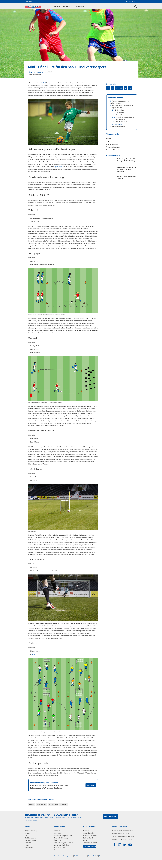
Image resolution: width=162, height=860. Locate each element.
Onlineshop (28, 2)
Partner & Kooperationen (63, 836)
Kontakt (28, 843)
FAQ (26, 836)
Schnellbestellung (89, 833)
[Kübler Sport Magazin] (37, 6)
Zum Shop (90, 785)
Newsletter (29, 848)
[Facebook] (108, 88)
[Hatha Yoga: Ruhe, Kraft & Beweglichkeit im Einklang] (111, 161)
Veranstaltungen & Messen (63, 843)
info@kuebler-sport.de (125, 831)
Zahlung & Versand (90, 843)
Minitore (34, 654)
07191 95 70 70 (123, 833)
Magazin (28, 845)
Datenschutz (60, 856)
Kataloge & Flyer (31, 840)
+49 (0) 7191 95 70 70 (130, 2)
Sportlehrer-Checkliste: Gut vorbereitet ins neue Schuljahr (126, 169)
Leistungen (58, 833)
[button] (135, 6)
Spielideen (63, 804)
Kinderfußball (53, 804)
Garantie (86, 831)
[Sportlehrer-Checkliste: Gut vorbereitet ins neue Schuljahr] (111, 170)
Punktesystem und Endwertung (122, 105)
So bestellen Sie (88, 838)
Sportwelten (58, 850)
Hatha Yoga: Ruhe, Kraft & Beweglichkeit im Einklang (126, 160)
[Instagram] (120, 845)
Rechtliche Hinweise (80, 856)
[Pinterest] (117, 88)
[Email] (130, 88)
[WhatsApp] (121, 88)
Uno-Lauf (119, 115)
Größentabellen (30, 838)
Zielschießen (119, 110)
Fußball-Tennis (120, 119)
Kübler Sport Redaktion (35, 72)
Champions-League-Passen (125, 117)
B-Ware (27, 833)
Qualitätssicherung (61, 838)
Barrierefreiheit (93, 856)
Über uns (57, 840)
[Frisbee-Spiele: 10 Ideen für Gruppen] (111, 179)
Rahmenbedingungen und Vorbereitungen (119, 102)
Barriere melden (104, 856)
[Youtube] (130, 845)
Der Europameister (118, 126)
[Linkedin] (125, 88)
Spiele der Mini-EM (118, 108)
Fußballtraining (41, 804)
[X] (112, 88)
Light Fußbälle (58, 167)
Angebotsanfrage (31, 831)
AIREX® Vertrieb (60, 848)
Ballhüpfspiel (120, 112)
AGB (54, 856)
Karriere (57, 831)
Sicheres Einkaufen (90, 836)
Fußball (43, 83)
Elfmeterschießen (121, 122)
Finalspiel (118, 124)
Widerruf (86, 840)
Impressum (69, 856)
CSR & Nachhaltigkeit (61, 845)
